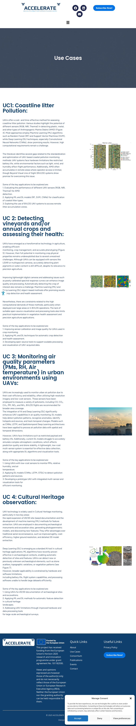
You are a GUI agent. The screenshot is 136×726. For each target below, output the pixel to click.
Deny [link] (99, 718)
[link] (3, 293)
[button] (130, 698)
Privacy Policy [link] (110, 647)
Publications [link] (76, 660)
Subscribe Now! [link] (104, 8)
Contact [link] (74, 668)
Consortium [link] (76, 655)
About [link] (73, 647)
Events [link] (73, 664)
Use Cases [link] (75, 651)
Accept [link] (77, 718)
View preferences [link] (121, 718)
